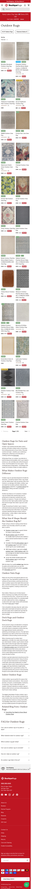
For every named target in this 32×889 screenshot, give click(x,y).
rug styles (25, 568)
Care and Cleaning (6, 842)
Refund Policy (19, 887)
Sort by (3, 37)
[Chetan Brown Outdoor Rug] (8, 278)
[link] (6, 431)
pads (4, 666)
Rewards (3, 815)
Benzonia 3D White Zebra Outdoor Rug (21, 326)
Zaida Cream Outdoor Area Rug (7, 423)
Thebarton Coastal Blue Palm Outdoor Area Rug (8, 102)
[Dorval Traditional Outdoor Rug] (23, 88)
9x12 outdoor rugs (20, 551)
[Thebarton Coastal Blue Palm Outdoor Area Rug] (8, 88)
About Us (3, 802)
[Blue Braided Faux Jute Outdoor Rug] (23, 377)
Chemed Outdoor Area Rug (22, 166)
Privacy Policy (4, 887)
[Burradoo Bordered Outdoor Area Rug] (8, 51)
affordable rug (8, 569)
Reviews (3, 806)
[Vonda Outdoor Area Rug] (23, 185)
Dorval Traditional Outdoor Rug (21, 102)
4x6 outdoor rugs (22, 543)
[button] (29, 5)
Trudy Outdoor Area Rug (8, 228)
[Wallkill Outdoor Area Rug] (8, 120)
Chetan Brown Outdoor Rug (8, 292)
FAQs (2, 833)
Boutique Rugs (7, 884)
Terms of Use (12, 887)
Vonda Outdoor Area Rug (22, 199)
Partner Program (5, 809)
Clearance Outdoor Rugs (23, 31)
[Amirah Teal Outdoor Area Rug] (8, 185)
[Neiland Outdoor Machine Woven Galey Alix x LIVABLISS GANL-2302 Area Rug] (8, 312)
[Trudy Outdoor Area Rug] (8, 215)
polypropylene (6, 486)
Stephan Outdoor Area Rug (7, 391)
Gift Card (3, 822)
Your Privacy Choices (5, 888)
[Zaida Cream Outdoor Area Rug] (8, 409)
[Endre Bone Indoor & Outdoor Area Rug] (8, 346)
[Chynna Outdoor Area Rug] (23, 409)
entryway (16, 455)
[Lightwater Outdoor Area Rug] (23, 346)
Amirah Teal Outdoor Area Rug (7, 199)
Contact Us (4, 829)
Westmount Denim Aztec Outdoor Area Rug (7, 167)
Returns (3, 839)
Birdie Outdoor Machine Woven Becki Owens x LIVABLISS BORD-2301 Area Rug (8, 261)
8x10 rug (22, 600)
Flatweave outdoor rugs (10, 647)
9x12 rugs (11, 603)
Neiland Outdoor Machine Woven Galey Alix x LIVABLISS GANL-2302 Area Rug (8, 328)
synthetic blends (21, 486)
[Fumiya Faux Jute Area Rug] (23, 120)
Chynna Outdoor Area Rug (22, 423)
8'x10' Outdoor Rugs (7, 31)
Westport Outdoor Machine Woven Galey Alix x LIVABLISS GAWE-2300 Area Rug (23, 294)
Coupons (3, 819)
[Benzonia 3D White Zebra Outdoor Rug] (23, 312)
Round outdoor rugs (11, 535)
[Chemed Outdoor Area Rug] (23, 152)
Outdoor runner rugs (11, 530)
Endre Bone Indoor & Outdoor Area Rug (7, 360)
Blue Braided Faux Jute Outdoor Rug (22, 391)
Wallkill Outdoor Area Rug (7, 134)
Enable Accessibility (6, 846)
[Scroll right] (28, 31)
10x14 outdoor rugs (11, 559)
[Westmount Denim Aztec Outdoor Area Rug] (8, 152)
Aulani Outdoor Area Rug (21, 229)
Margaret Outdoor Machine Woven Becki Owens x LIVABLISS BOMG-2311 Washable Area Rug (22, 68)
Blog (2, 812)
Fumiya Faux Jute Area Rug (22, 134)
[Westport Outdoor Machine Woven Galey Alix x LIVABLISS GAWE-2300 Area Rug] (23, 278)
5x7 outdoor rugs (11, 545)
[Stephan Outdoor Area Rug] (8, 377)
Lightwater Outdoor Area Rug (21, 360)
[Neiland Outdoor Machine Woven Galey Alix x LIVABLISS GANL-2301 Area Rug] (23, 245)
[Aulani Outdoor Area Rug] (23, 215)
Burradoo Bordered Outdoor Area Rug (6, 65)
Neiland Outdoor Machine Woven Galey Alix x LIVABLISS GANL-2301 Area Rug (22, 261)
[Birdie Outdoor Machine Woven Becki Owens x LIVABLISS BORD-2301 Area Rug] (8, 245)
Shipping (3, 836)
